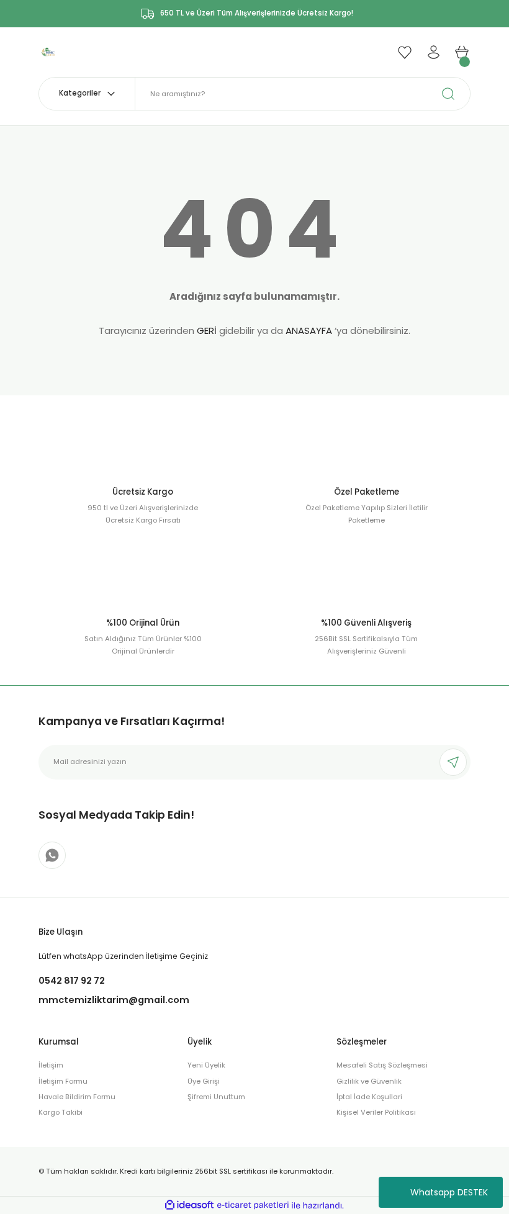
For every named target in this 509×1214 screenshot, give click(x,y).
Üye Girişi (203, 1081)
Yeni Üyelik (206, 1065)
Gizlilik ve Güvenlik (369, 1081)
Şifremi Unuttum (216, 1097)
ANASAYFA (309, 330)
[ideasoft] (189, 1205)
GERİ (207, 330)
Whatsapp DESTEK (449, 1192)
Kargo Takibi (60, 1112)
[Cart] (462, 52)
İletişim (50, 1065)
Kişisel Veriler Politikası (376, 1112)
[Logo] (48, 51)
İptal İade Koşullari (369, 1097)
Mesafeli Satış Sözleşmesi (382, 1065)
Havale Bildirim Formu (76, 1097)
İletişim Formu (63, 1081)
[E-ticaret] (253, 1205)
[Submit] (453, 762)
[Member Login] (433, 52)
